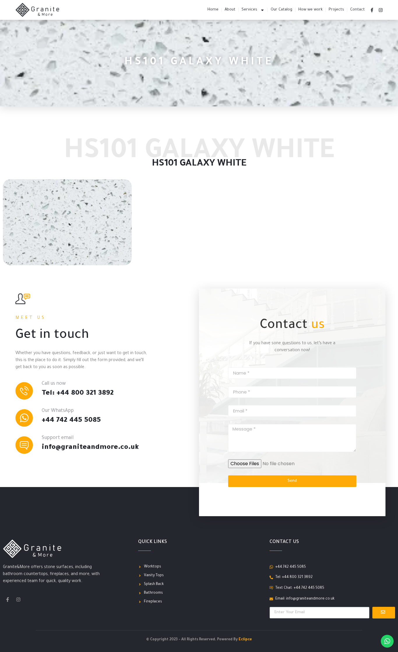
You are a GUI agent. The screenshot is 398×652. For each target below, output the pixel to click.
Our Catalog (281, 10)
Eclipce (245, 640)
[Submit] (383, 612)
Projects (336, 10)
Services (249, 10)
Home (213, 10)
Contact (357, 10)
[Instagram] (380, 10)
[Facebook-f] (372, 10)
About (230, 10)
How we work (310, 10)
